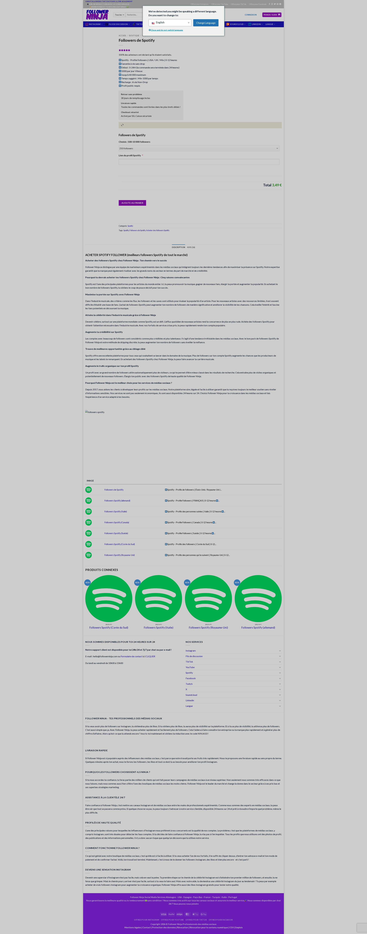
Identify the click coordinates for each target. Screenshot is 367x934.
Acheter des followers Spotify (157, 230)
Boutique (134, 35)
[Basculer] (280, 650)
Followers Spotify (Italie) (116, 511)
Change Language (205, 22)
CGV (231, 927)
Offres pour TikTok (238, 4)
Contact (146, 927)
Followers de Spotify (138, 230)
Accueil (122, 35)
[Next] (281, 605)
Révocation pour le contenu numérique (209, 927)
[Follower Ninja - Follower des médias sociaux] (97, 14)
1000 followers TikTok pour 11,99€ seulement (109, 1)
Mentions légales (132, 927)
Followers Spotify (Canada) (117, 522)
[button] (251, 14)
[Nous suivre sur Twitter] (275, 4)
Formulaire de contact (131, 656)
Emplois (239, 927)
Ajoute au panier (132, 203)
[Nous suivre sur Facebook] (269, 4)
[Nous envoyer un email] (277, 4)
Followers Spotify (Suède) (116, 533)
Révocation (182, 927)
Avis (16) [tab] (191, 247)
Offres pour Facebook (258, 4)
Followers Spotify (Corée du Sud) (120, 544)
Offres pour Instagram (200, 4)
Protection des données (164, 927)
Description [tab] (178, 247)
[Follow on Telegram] (280, 4)
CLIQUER (150, 656)
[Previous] (85, 605)
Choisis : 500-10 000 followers (134, 141)
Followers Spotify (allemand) (117, 500)
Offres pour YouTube (219, 4)
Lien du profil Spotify (131, 155)
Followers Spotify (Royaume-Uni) (120, 555)
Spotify (130, 226)
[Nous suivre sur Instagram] (272, 4)
